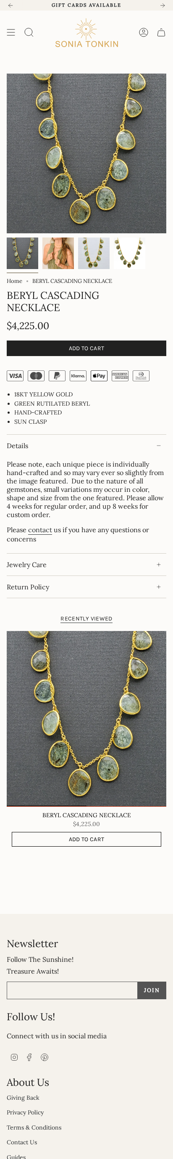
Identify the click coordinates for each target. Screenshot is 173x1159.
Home (14, 281)
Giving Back (23, 1097)
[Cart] (161, 32)
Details (17, 445)
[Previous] (10, 5)
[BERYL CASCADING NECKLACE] (86, 719)
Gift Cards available (86, 5)
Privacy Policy (25, 1112)
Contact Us (22, 1142)
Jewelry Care (27, 564)
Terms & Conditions (34, 1127)
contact (40, 529)
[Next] (162, 5)
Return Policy (28, 587)
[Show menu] (11, 32)
